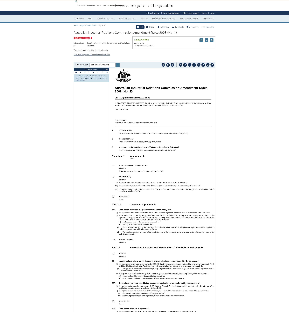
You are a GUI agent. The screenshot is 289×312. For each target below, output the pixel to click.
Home (76, 25)
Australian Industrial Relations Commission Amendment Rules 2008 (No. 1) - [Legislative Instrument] (91, 78)
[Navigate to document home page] (76, 72)
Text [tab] (141, 27)
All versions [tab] (193, 27)
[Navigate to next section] (194, 65)
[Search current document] (212, 65)
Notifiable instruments (127, 18)
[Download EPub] (163, 65)
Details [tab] (151, 27)
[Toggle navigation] (107, 69)
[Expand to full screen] (203, 65)
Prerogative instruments (189, 18)
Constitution (79, 18)
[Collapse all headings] (106, 72)
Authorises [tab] (164, 27)
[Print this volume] (208, 65)
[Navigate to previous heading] (85, 72)
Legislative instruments (105, 18)
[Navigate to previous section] (189, 65)
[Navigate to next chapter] (198, 65)
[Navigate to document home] (180, 65)
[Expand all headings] (102, 72)
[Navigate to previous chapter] (185, 65)
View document (81, 65)
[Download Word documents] (172, 65)
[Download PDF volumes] (168, 65)
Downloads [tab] (179, 27)
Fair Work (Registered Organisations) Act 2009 (92, 55)
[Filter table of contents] (98, 72)
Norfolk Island (208, 18)
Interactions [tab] (209, 27)
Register (171, 13)
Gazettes (144, 18)
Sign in (191, 13)
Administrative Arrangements (163, 18)
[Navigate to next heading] (89, 72)
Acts (90, 18)
